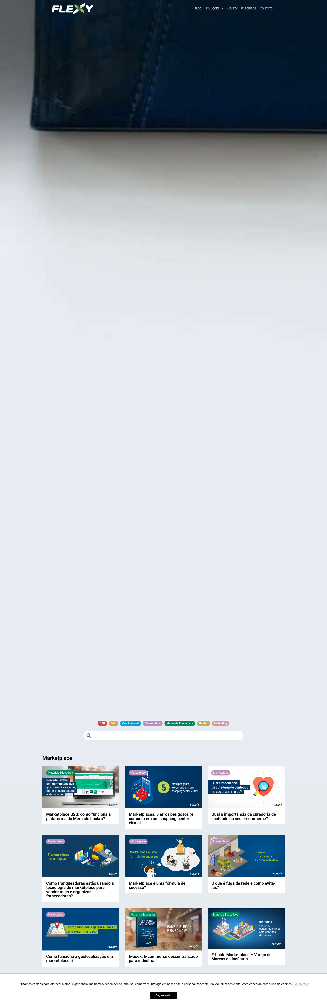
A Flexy (232, 8)
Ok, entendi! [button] (163, 995)
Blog (198, 8)
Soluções (212, 8)
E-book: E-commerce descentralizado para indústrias (163, 958)
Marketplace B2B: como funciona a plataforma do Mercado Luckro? (78, 816)
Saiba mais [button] (301, 984)
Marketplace (138, 772)
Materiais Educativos (60, 772)
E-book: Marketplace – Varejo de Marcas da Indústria (241, 956)
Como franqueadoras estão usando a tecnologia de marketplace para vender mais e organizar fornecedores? (80, 889)
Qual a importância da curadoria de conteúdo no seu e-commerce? (243, 816)
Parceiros (248, 8)
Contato (266, 8)
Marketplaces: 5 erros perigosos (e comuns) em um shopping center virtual (161, 818)
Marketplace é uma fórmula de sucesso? (157, 885)
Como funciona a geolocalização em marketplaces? (79, 958)
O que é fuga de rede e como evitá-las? (243, 885)
